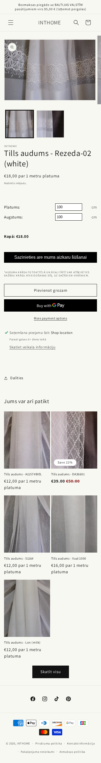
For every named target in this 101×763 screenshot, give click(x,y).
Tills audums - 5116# (19, 558)
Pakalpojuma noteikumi (38, 752)
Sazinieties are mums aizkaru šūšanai (50, 257)
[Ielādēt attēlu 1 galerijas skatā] (19, 124)
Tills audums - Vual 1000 (68, 558)
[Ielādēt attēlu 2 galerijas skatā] (50, 124)
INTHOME (23, 743)
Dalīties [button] (16, 377)
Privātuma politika (48, 743)
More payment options (50, 318)
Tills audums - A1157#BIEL (23, 474)
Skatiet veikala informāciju (32, 347)
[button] (11, 22)
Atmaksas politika (72, 752)
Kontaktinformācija (81, 743)
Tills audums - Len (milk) (22, 642)
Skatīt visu (50, 671)
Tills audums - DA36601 (68, 474)
